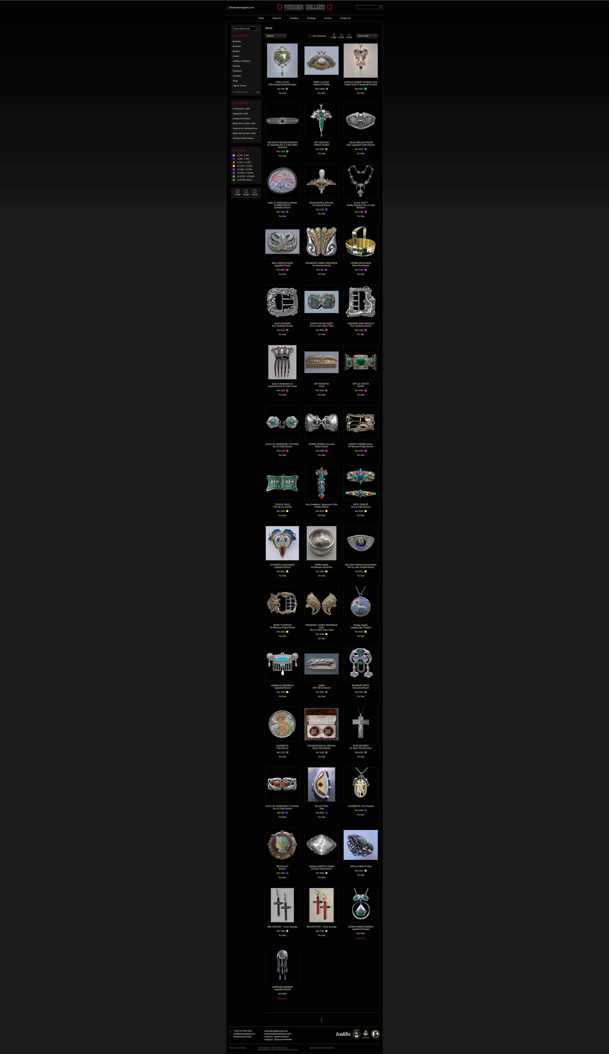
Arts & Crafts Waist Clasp (322, 324)
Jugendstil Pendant (360, 928)
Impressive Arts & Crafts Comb (282, 385)
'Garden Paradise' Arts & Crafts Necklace (361, 205)
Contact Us (345, 18)
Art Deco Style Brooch (321, 867)
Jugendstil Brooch (282, 566)
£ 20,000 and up (245, 180)
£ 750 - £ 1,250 (244, 162)
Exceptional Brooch (321, 204)
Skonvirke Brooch (361, 686)
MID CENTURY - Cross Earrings (282, 927)
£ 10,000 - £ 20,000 (246, 176)
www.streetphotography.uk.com (277, 1034)
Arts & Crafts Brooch (360, 505)
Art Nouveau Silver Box (321, 566)
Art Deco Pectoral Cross (361, 747)
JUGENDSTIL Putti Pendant (361, 806)
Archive (327, 18)
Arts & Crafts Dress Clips (321, 627)
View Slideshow (319, 36)
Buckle (361, 385)
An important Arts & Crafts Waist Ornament (282, 144)
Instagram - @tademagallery (276, 1037)
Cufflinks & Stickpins (241, 61)
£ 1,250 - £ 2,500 (245, 166)
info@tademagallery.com (241, 7)
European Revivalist (241, 118)
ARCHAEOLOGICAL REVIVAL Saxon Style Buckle (321, 747)
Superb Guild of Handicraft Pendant (361, 83)
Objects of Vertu (239, 86)
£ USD (341, 37)
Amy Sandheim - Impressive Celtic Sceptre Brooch (322, 505)
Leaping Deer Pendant (361, 626)
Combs (236, 56)
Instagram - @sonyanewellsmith (278, 1039)
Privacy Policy (240, 1048)
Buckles (236, 51)
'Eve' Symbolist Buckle (282, 324)
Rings (235, 81)
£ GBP (237, 195)
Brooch (282, 867)
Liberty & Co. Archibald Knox (245, 128)
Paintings (311, 18)
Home (261, 18)
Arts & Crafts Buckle (282, 445)
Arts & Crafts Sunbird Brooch (360, 566)
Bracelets (237, 41)
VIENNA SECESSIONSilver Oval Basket (360, 264)
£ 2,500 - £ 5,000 (245, 169)
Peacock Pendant (321, 83)
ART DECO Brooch (322, 686)
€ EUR (255, 195)
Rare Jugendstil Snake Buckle (361, 143)
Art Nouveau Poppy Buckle (360, 445)
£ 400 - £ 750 (243, 159)
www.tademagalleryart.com (276, 1031)
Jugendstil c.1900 (240, 114)
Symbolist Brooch (282, 205)
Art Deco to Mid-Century (243, 138)
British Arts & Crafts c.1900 (244, 123)
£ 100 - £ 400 (243, 155)
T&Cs (231, 1048)
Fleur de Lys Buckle (282, 505)
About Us (277, 18)
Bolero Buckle (322, 445)
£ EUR (349, 37)
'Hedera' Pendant (321, 143)
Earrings (236, 66)
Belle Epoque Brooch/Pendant (282, 83)
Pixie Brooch (282, 747)
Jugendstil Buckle (282, 264)
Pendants (237, 76)
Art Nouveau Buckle (321, 264)
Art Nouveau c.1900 (241, 109)
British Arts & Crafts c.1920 (244, 133)
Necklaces (237, 71)
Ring (321, 807)
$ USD (246, 195)
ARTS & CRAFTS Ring (360, 866)
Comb (321, 385)
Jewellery (294, 18)
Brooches (237, 46)
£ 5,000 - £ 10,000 (245, 173)
